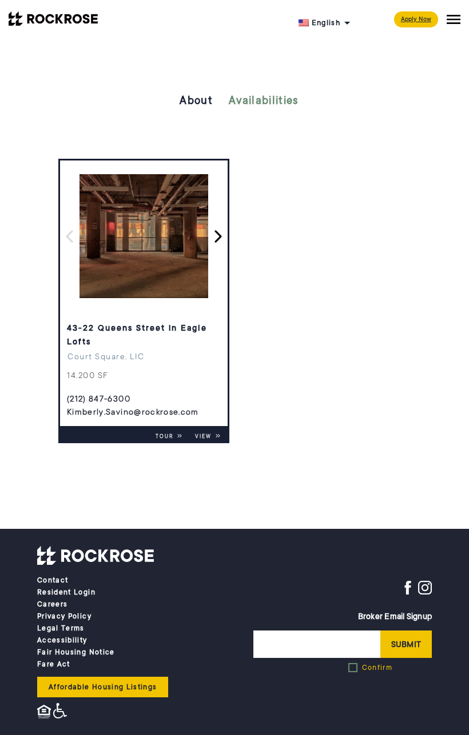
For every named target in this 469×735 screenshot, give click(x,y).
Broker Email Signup (395, 616)
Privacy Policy (64, 616)
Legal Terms (61, 628)
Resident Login (66, 592)
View (204, 436)
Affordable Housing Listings (103, 687)
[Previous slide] (69, 236)
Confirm (377, 667)
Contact (52, 580)
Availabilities (264, 100)
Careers (52, 604)
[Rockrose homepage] (95, 555)
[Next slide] (218, 236)
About (196, 100)
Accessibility (62, 640)
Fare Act (53, 664)
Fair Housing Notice (76, 652)
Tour (166, 436)
